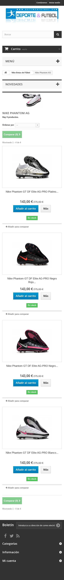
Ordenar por (8, 125)
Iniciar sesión (54, 3)
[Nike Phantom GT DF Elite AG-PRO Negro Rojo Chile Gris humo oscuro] (32, 253)
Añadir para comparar (18, 227)
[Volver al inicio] (6, 73)
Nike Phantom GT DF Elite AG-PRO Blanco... (32, 452)
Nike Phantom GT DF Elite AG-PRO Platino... (32, 191)
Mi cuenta (9, 561)
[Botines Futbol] (32, 15)
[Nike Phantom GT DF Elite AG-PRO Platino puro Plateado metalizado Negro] (32, 166)
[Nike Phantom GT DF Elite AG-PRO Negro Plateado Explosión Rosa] (32, 341)
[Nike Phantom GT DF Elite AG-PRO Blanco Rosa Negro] (32, 427)
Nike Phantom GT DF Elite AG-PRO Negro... (32, 365)
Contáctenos (42, 3)
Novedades (14, 84)
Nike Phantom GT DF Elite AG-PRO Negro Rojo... (32, 280)
